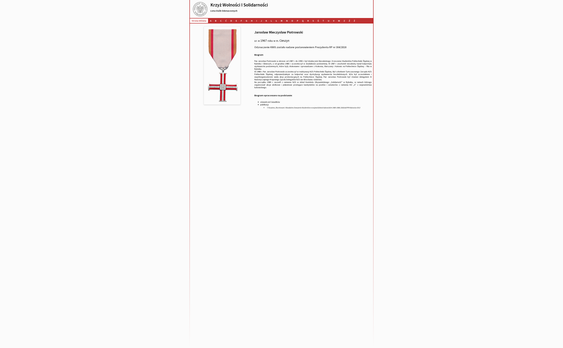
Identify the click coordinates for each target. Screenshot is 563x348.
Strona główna (199, 20)
